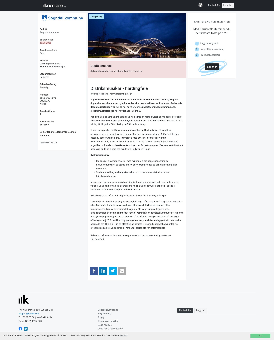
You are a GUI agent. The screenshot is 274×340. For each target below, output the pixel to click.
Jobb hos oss (105, 325)
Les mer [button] (123, 335)
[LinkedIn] (103, 271)
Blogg (101, 317)
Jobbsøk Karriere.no (108, 309)
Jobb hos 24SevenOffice (110, 328)
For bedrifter (214, 5)
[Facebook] (94, 271)
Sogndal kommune (49, 32)
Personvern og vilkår (108, 321)
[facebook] (20, 328)
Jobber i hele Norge (57, 5)
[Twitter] (113, 271)
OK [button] (260, 336)
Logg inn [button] (227, 5)
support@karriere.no (29, 313)
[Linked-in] (26, 328)
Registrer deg (104, 313)
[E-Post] (122, 271)
